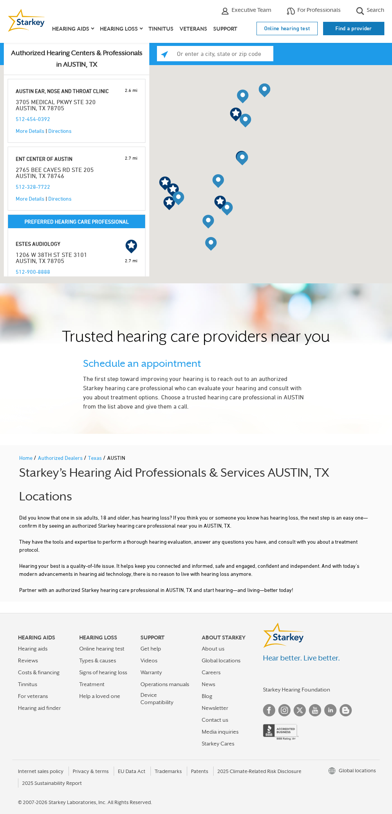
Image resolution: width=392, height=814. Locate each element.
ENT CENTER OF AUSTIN (44, 158)
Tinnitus (161, 29)
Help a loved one (99, 696)
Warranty (151, 672)
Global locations (221, 660)
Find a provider (353, 28)
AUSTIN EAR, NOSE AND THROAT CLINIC (62, 91)
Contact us (215, 720)
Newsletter (215, 708)
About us (213, 649)
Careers (211, 672)
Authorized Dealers (61, 457)
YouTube (315, 710)
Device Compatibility (156, 698)
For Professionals (318, 10)
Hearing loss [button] (119, 29)
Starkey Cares (218, 743)
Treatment (92, 684)
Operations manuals (164, 684)
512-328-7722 (33, 186)
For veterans (33, 696)
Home (26, 457)
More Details (30, 130)
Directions (60, 130)
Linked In (330, 710)
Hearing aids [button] (70, 29)
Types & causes (97, 660)
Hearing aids (32, 649)
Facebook (269, 710)
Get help (150, 649)
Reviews (28, 660)
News (208, 684)
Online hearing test (287, 28)
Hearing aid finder (39, 708)
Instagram (284, 710)
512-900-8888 (33, 271)
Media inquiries (220, 732)
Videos (148, 660)
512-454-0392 (33, 119)
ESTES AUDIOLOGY (38, 243)
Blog (207, 696)
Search (375, 10)
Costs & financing (39, 672)
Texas (95, 457)
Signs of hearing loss (103, 672)
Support (225, 29)
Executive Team (250, 10)
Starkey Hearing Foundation (296, 690)
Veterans (193, 29)
